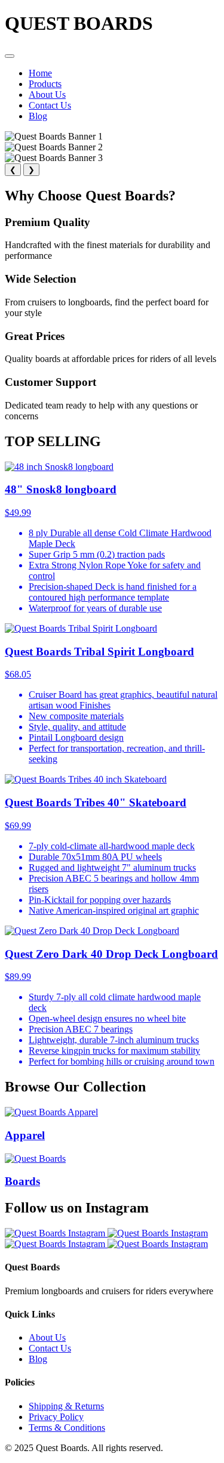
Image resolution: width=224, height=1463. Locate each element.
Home (40, 73)
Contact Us (50, 105)
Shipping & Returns (66, 1406)
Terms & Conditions (67, 1427)
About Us (47, 94)
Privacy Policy (56, 1417)
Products (45, 84)
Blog (38, 116)
